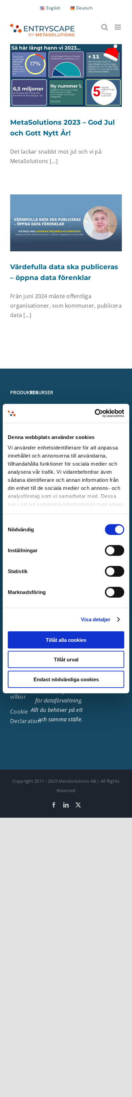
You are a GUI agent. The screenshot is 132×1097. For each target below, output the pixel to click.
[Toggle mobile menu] (118, 27)
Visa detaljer (95, 619)
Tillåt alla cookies (66, 639)
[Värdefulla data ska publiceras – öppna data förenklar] (66, 222)
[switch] (114, 550)
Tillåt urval (66, 659)
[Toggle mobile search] (104, 27)
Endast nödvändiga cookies (66, 679)
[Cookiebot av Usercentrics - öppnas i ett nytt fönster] (95, 413)
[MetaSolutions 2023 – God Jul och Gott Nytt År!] (66, 75)
